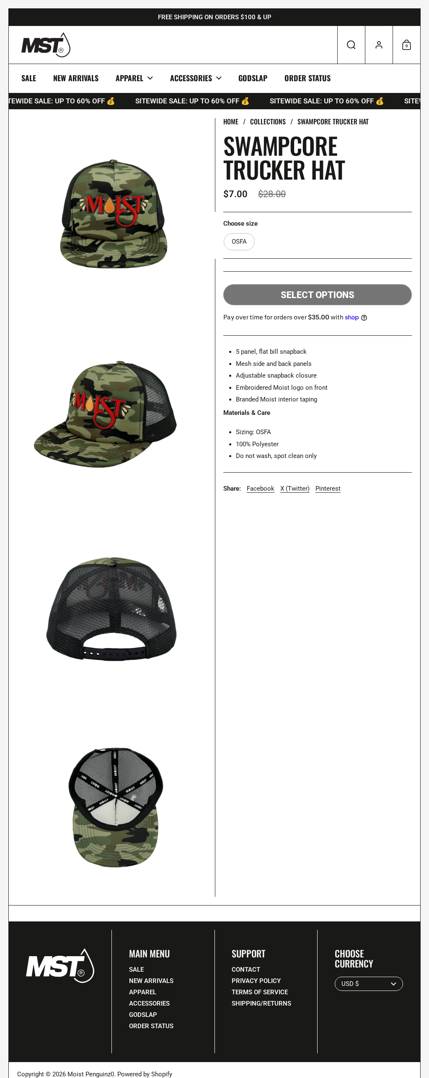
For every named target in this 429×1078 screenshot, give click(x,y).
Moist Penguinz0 (90, 1074)
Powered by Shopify (144, 1074)
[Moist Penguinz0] (46, 44)
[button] (351, 45)
